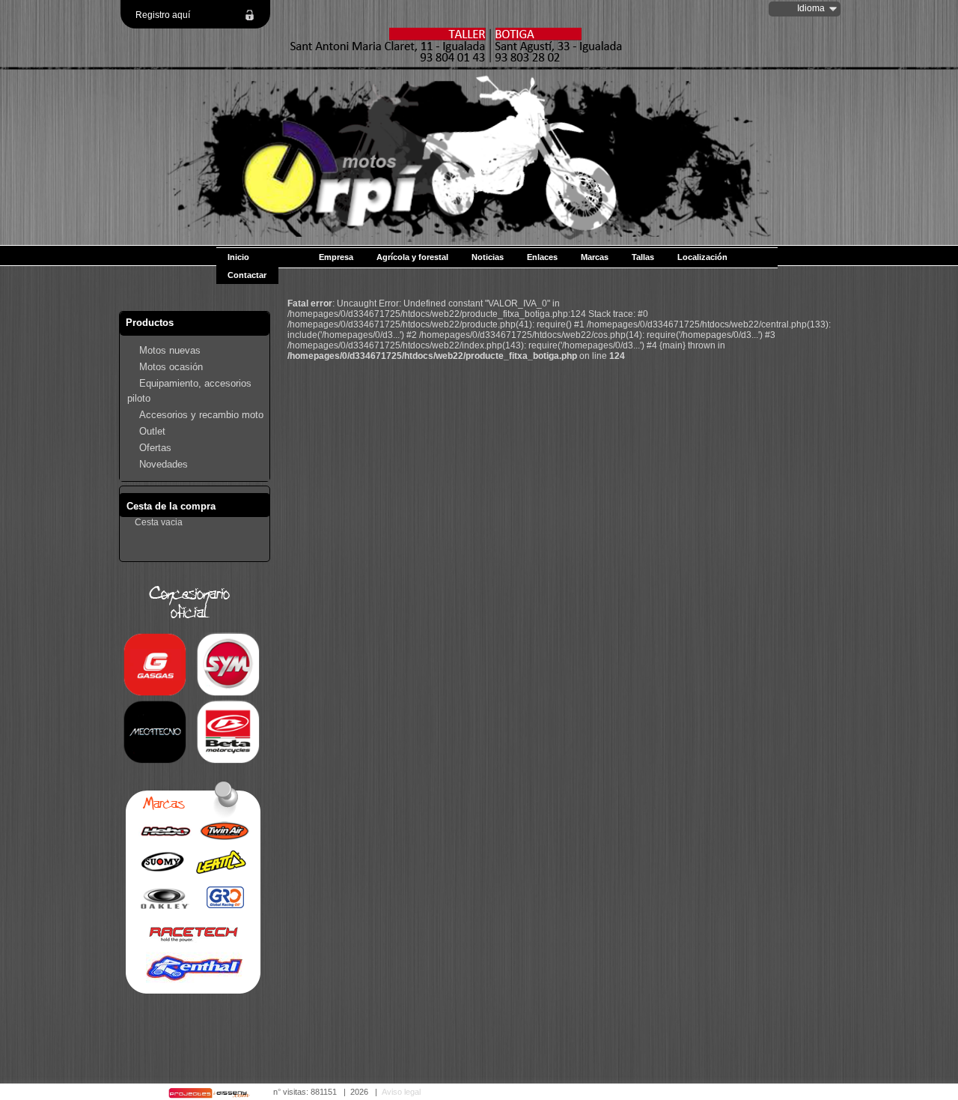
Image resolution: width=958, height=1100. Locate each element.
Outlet (152, 431)
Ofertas (155, 447)
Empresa (336, 257)
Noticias (488, 257)
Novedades (163, 464)
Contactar (247, 275)
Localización (702, 257)
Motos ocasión (171, 366)
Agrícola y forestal (412, 257)
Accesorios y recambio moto (201, 414)
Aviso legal (401, 1091)
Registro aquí (162, 15)
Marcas (594, 257)
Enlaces (542, 257)
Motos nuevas (170, 350)
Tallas (643, 257)
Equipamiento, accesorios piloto (189, 391)
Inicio (238, 257)
